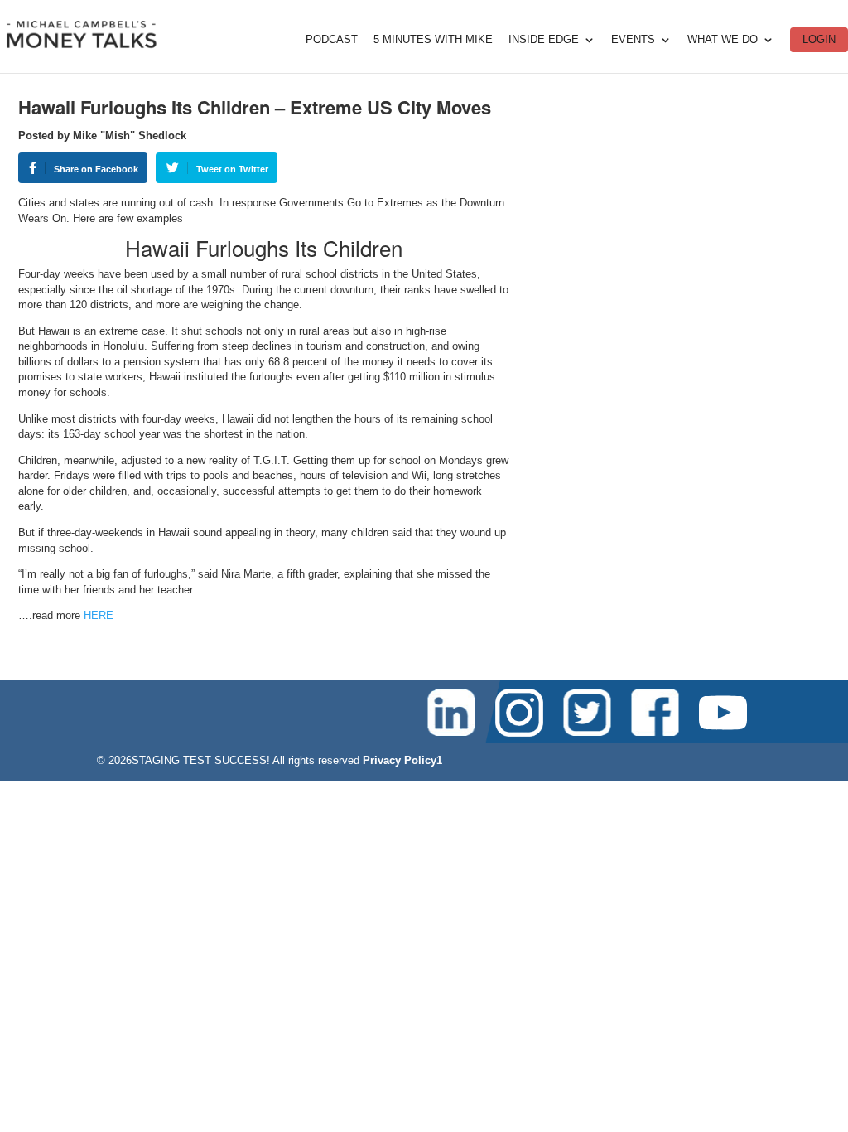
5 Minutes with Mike (433, 40)
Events (633, 40)
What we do (722, 40)
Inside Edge (543, 40)
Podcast (332, 40)
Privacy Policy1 (402, 760)
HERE (98, 615)
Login (819, 39)
